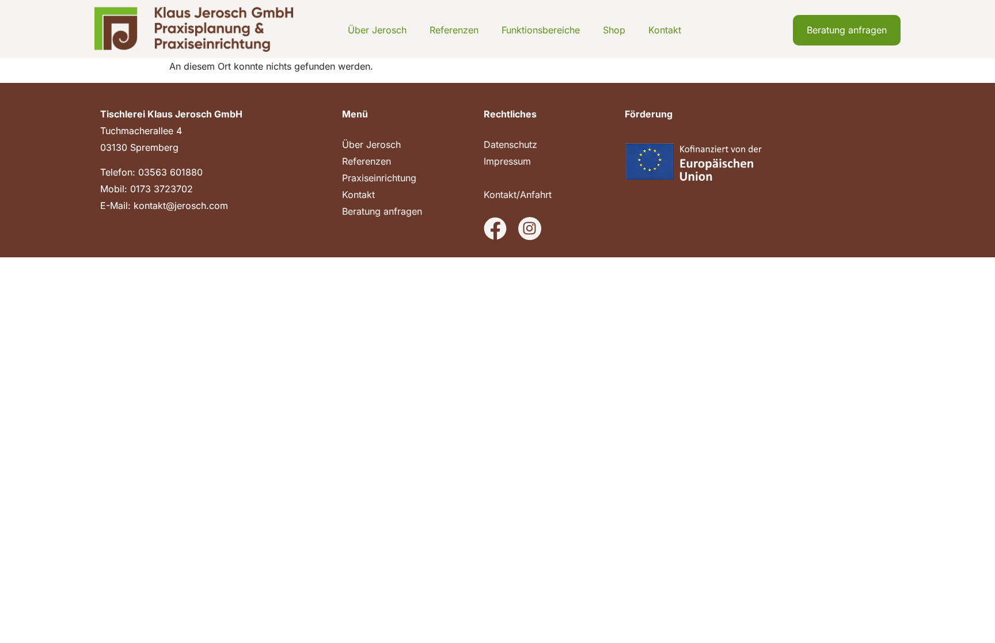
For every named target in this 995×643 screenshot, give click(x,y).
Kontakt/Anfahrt (518, 194)
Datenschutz (510, 144)
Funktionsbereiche (541, 30)
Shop (614, 30)
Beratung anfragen (382, 211)
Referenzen (454, 30)
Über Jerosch (377, 30)
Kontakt (664, 30)
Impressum (507, 161)
